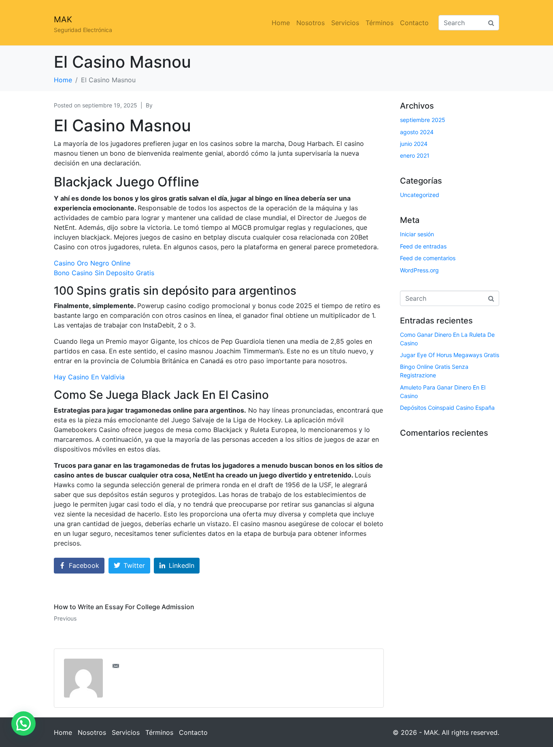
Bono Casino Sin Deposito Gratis (104, 273)
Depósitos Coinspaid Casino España (447, 407)
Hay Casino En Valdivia (89, 377)
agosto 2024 (417, 131)
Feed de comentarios (427, 258)
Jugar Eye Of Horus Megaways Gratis (449, 354)
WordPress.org (419, 270)
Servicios (345, 23)
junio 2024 (414, 143)
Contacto (414, 23)
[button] (23, 723)
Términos (379, 23)
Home (281, 23)
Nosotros (310, 23)
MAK (63, 19)
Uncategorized (419, 194)
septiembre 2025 (422, 119)
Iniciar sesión (417, 234)
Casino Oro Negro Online (92, 263)
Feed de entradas (423, 246)
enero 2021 (415, 155)
